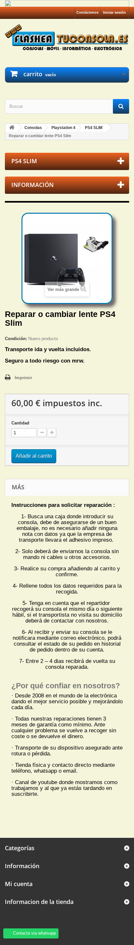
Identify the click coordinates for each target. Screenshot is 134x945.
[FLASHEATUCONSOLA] (67, 37)
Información (32, 185)
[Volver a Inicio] (12, 128)
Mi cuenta (19, 884)
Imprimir (23, 377)
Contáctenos (87, 12)
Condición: (16, 338)
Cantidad (20, 423)
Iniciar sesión (114, 12)
